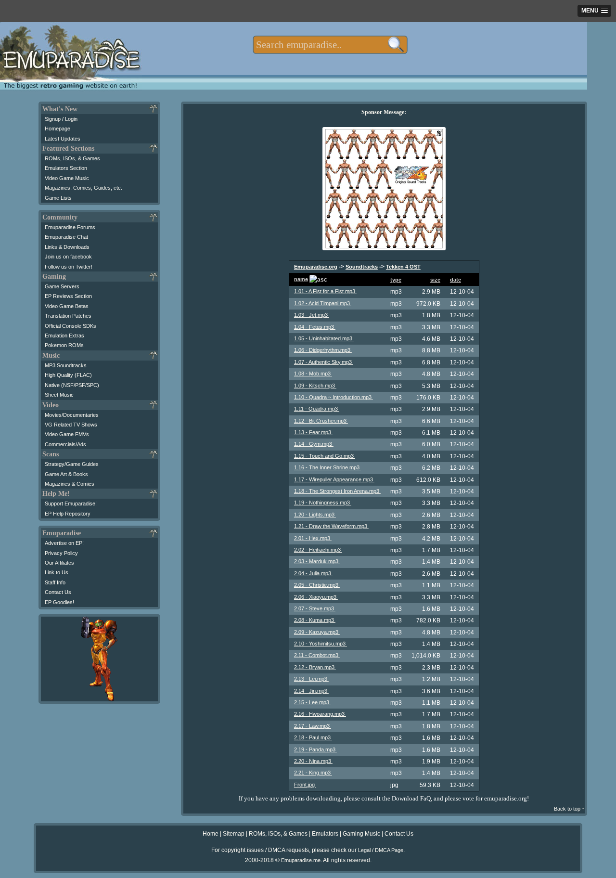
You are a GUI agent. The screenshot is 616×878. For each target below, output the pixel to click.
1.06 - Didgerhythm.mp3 (323, 350)
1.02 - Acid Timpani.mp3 (322, 303)
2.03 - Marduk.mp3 (317, 561)
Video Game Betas (67, 306)
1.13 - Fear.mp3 (313, 432)
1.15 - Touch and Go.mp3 (324, 456)
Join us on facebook (68, 256)
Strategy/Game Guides (72, 464)
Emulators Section (66, 168)
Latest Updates (62, 139)
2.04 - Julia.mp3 (313, 573)
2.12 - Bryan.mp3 (315, 667)
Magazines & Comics (69, 484)
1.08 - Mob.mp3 (313, 373)
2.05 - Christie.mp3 (317, 585)
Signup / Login (61, 119)
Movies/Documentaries (72, 415)
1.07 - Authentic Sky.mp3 (323, 362)
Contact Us (58, 592)
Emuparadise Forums (70, 227)
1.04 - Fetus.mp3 (314, 327)
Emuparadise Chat (66, 237)
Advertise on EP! (64, 543)
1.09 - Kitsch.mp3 (315, 385)
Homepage (57, 128)
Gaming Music (361, 833)
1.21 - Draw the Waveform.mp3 (331, 526)
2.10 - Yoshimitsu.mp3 (320, 643)
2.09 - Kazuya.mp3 (317, 632)
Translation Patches (68, 316)
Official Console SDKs (70, 326)
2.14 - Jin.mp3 (311, 691)
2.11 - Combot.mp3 (317, 655)
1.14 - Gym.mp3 (314, 444)
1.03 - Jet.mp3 (311, 315)
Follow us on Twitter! (68, 267)
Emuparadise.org (315, 267)
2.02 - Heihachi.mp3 (318, 550)
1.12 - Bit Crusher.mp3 (321, 421)
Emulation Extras (64, 335)
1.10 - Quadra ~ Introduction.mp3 (333, 397)
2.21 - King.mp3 (313, 772)
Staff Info (55, 582)
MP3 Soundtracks (66, 365)
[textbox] (330, 45)
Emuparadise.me (301, 860)
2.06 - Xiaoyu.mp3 (316, 597)
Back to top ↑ (569, 809)
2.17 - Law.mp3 (312, 726)
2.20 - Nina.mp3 (313, 761)
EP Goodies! (59, 602)
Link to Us (56, 572)
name (301, 279)
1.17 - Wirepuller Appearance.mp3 (334, 479)
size (435, 280)
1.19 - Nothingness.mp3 (322, 502)
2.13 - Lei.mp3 (311, 679)
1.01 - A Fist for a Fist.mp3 (325, 291)
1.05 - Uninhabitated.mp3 (324, 338)
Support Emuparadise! (71, 503)
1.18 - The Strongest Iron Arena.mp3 (337, 491)
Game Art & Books (66, 474)
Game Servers (62, 286)
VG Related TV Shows (71, 424)
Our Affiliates (59, 563)
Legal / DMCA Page (380, 850)
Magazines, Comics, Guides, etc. (83, 188)
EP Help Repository (67, 513)
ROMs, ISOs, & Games (72, 158)
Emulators (325, 833)
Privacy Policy (61, 553)
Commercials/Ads (65, 444)
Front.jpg (305, 785)
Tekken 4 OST (403, 267)
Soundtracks (362, 267)
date (455, 280)
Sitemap (233, 833)
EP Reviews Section (68, 296)
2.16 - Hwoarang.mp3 (320, 714)
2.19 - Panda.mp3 (315, 749)
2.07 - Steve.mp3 (314, 608)
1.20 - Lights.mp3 (315, 514)
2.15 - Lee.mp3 (312, 702)
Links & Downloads (67, 247)
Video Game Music (67, 178)
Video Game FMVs (67, 434)
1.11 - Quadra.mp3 (316, 409)
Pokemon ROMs (64, 345)
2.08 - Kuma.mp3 (314, 620)
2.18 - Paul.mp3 (313, 737)
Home (210, 833)
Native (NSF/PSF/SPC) (72, 385)
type (395, 280)
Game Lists (58, 198)
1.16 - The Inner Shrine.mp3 (327, 467)
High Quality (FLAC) (68, 375)
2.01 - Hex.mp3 (313, 538)
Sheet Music (59, 395)
